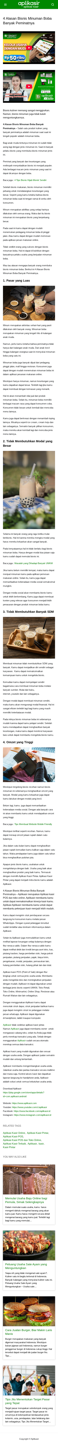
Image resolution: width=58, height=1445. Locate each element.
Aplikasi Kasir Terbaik (14, 1143)
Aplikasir (7, 1025)
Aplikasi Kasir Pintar (37, 1133)
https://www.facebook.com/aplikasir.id (32, 1111)
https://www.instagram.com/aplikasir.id (32, 1115)
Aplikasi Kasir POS (13, 1136)
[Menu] (5, 4)
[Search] (52, 4)
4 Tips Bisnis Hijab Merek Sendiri (30, 180)
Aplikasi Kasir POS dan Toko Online (22, 1140)
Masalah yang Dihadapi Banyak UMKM (33, 563)
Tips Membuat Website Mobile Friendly (33, 824)
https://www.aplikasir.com (24, 1103)
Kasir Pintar (9, 1147)
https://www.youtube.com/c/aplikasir (29, 1107)
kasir (41, 1143)
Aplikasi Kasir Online (14, 1133)
